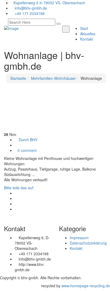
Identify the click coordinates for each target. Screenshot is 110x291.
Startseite (18, 78)
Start (84, 28)
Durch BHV (27, 139)
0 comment (27, 150)
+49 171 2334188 (29, 13)
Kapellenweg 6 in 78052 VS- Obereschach (49, 2)
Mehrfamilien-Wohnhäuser (53, 78)
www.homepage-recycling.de (85, 285)
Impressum (79, 237)
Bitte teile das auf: (19, 187)
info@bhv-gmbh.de (30, 8)
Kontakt (86, 39)
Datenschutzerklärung (88, 243)
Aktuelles (87, 33)
